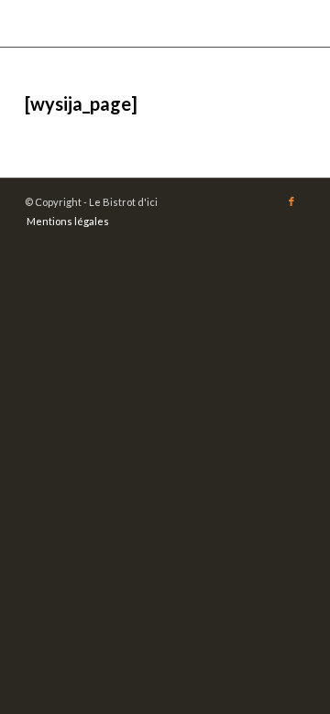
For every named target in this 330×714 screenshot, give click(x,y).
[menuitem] (63, 221)
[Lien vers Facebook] (291, 201)
